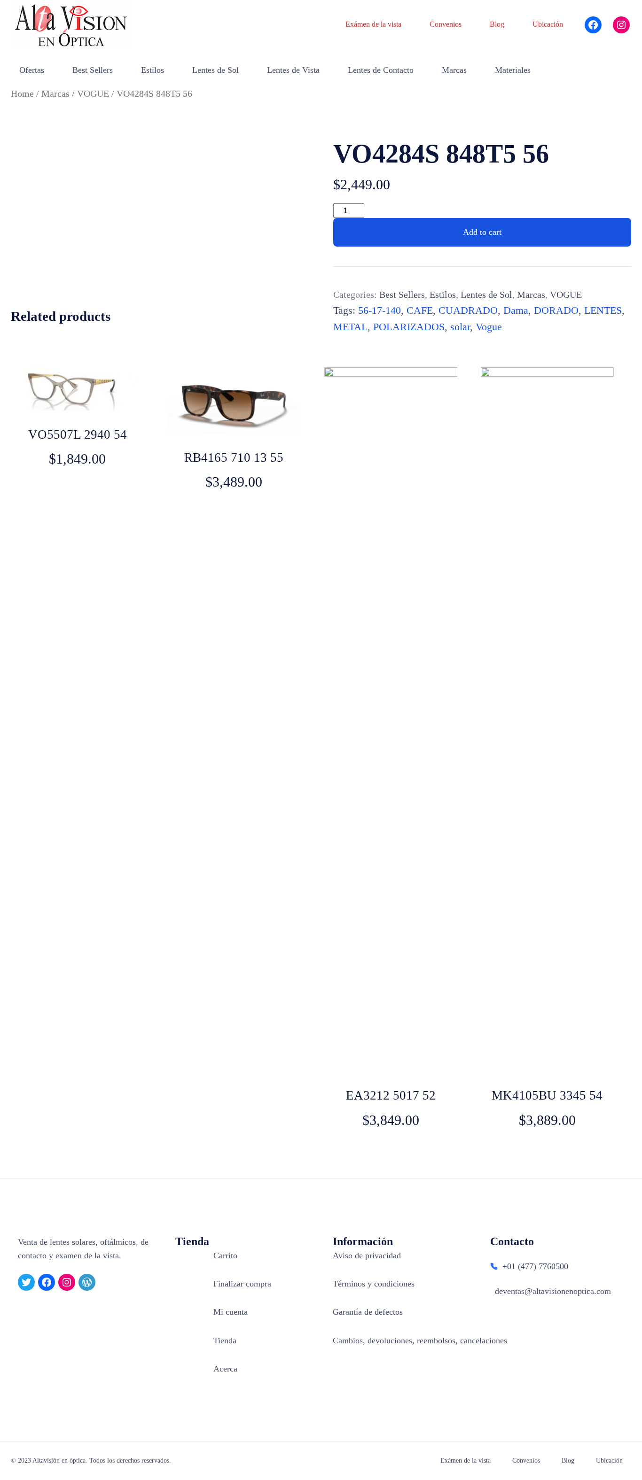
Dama (515, 310)
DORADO (556, 310)
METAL (350, 327)
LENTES (603, 310)
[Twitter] (26, 1282)
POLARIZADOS (409, 327)
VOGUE (93, 93)
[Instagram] (621, 24)
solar (460, 327)
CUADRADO (468, 310)
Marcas (55, 93)
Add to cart (482, 232)
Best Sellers (402, 295)
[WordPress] (86, 1282)
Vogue (489, 327)
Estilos (443, 295)
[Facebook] (593, 24)
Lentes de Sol (486, 295)
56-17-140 (379, 310)
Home (22, 93)
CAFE (420, 310)
